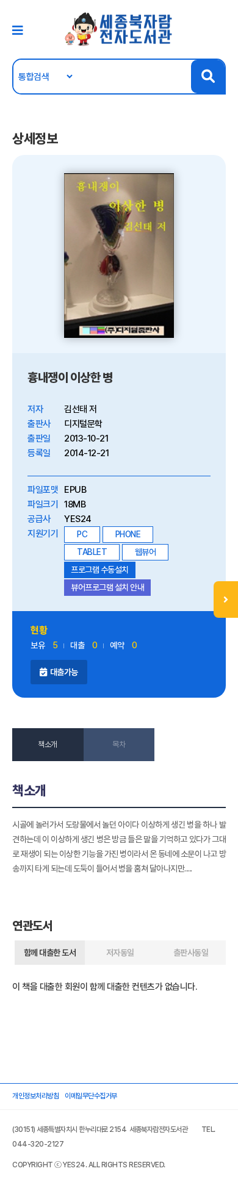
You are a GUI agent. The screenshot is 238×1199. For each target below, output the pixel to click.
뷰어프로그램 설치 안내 (107, 587)
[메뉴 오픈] (226, 599)
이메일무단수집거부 (91, 1096)
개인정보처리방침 (35, 1096)
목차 (118, 744)
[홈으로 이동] (119, 28)
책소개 (47, 744)
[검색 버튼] (208, 76)
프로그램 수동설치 (100, 569)
